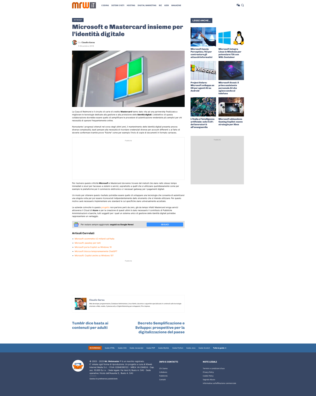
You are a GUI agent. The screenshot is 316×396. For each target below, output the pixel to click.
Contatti (162, 379)
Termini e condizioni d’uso (214, 368)
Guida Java (190, 348)
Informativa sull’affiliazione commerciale (219, 383)
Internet (78, 20)
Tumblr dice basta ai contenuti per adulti (90, 325)
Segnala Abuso (209, 379)
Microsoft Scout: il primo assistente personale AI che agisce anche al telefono (228, 88)
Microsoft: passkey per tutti (88, 243)
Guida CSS (122, 348)
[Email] (182, 42)
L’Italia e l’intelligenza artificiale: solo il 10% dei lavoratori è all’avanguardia (202, 123)
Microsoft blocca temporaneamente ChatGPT (96, 251)
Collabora (163, 372)
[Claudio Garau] (75, 42)
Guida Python (177, 348)
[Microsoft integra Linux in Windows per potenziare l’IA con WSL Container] (231, 36)
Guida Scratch (204, 348)
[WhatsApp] (170, 42)
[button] (242, 5)
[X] (159, 42)
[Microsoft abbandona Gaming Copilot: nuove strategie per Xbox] (231, 106)
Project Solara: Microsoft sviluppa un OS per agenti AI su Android (202, 86)
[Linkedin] (165, 42)
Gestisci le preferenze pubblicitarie (103, 379)
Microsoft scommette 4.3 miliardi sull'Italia (94, 238)
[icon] (238, 5)
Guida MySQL (163, 348)
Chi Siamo (163, 368)
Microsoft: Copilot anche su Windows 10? (94, 255)
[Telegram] (176, 42)
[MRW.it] (84, 5)
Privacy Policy (208, 372)
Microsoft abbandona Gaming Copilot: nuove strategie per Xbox (230, 122)
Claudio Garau (88, 42)
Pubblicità (163, 376)
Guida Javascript (136, 348)
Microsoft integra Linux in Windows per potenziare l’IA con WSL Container (229, 53)
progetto (105, 207)
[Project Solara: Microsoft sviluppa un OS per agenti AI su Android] (203, 70)
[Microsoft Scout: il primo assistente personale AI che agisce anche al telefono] (231, 70)
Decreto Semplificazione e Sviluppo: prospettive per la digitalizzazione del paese (160, 327)
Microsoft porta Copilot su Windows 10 (93, 247)
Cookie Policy (208, 376)
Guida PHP (150, 348)
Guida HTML (110, 348)
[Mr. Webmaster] (78, 366)
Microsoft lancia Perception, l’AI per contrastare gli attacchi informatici (201, 53)
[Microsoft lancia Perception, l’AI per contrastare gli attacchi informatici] (203, 36)
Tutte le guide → (219, 348)
